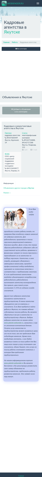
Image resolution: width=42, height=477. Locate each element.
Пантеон (8, 133)
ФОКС (7, 154)
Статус (24, 133)
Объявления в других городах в (18, 188)
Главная (6, 42)
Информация (8, 183)
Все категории (22, 49)
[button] (21, 110)
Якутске (12, 32)
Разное (6, 193)
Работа (15, 42)
